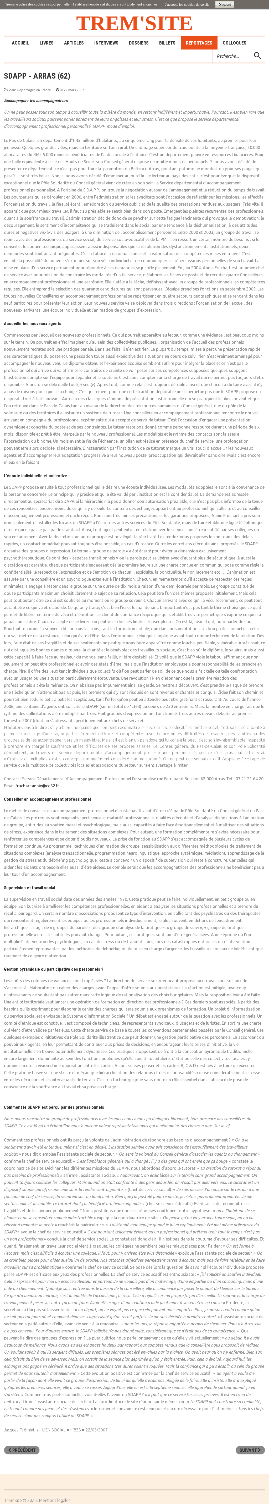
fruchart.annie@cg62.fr (37, 785)
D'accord (225, 5)
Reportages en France (34, 90)
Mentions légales (54, 1500)
